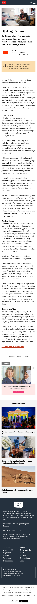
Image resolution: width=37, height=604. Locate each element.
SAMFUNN (12, 356)
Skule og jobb (8, 550)
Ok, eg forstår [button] (23, 601)
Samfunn (6, 547)
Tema (22, 561)
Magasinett (7, 552)
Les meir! (15, 601)
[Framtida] (4, 3)
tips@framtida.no (9, 571)
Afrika (19, 356)
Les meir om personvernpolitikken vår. (15, 537)
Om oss (23, 555)
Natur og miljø (25, 550)
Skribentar (7, 558)
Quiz (22, 552)
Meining (6, 555)
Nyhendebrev (8, 561)
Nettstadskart (25, 558)
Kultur (22, 547)
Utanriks (25, 356)
